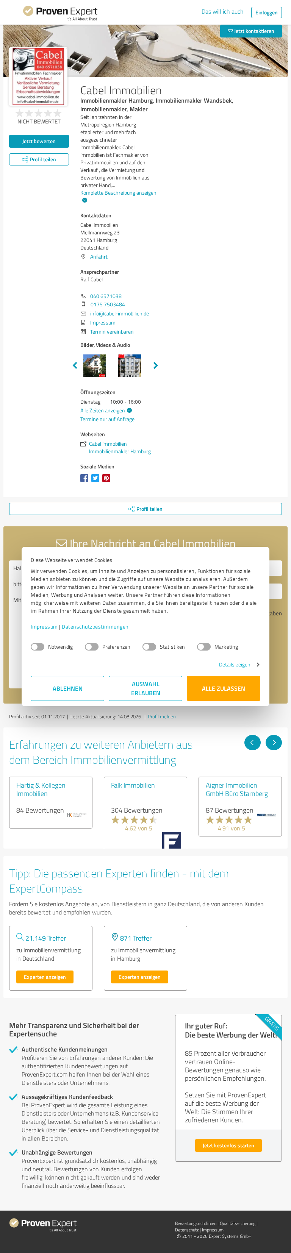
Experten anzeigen (45, 976)
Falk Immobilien (133, 785)
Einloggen (266, 12)
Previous (74, 366)
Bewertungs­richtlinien (195, 1223)
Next (156, 366)
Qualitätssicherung (237, 1223)
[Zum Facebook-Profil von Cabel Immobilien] (85, 481)
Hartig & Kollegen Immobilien (41, 789)
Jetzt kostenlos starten (228, 1145)
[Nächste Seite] (274, 742)
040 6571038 (106, 296)
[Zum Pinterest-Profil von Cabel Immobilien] (107, 481)
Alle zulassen (223, 688)
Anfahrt (99, 256)
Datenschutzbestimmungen (95, 626)
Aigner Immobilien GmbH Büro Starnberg (237, 789)
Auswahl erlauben (145, 688)
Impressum (44, 626)
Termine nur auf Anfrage (107, 419)
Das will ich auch (223, 11)
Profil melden (162, 716)
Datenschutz (187, 1229)
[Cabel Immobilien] (38, 76)
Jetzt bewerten (39, 141)
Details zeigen (234, 664)
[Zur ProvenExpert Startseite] (60, 14)
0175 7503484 (108, 304)
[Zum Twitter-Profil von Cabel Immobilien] (96, 481)
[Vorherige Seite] (252, 742)
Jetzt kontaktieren (253, 30)
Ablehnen (68, 688)
